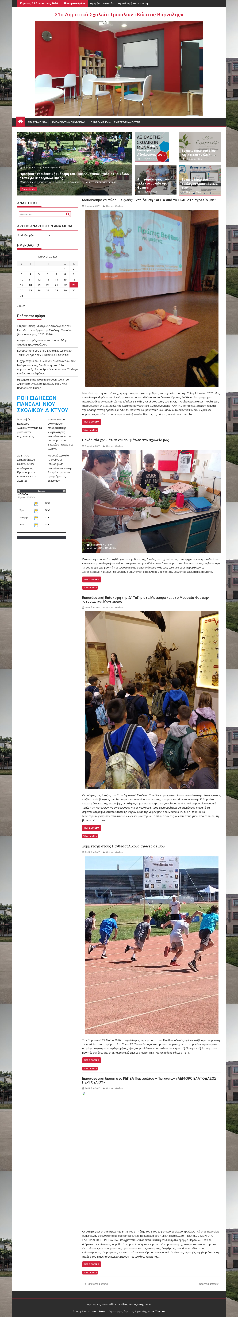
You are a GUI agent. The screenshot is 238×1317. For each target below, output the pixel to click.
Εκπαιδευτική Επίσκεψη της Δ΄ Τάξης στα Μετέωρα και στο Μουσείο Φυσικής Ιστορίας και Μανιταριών (145, 600)
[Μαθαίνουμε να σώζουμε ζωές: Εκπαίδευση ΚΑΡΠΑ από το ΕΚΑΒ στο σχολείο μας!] (151, 298)
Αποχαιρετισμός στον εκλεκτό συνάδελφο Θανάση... (153, 183)
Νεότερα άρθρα (208, 1283)
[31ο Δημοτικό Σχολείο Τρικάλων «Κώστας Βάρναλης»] (20, 121)
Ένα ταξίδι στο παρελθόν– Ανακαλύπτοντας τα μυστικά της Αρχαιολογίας (29, 428)
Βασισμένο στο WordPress (89, 1311)
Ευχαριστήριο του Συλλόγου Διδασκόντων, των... (200, 184)
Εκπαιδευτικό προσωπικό (68, 122)
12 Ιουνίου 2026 (193, 159)
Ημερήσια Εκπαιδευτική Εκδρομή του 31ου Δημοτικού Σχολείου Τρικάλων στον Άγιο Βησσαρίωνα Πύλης (43, 384)
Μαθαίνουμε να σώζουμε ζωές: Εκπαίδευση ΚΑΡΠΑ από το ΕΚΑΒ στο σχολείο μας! (149, 200)
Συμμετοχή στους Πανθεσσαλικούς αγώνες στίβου (123, 846)
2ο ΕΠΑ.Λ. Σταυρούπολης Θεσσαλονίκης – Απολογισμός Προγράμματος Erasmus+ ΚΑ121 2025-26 (27, 468)
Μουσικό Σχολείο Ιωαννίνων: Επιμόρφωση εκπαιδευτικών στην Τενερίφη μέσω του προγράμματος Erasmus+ (60, 468)
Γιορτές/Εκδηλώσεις (127, 122)
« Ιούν (21, 306)
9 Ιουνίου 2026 (193, 192)
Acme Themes (156, 1311)
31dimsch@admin (52, 167)
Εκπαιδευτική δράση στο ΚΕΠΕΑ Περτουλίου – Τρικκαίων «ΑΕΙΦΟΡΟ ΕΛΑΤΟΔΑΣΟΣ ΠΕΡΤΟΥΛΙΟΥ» (149, 1080)
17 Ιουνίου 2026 (31, 167)
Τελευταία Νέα (37, 122)
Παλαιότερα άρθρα (97, 1283)
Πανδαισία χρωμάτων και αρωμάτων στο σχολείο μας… (126, 440)
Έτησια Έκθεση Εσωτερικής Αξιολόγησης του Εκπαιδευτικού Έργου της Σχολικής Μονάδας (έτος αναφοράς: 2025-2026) (44, 330)
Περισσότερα (91, 421)
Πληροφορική (99, 122)
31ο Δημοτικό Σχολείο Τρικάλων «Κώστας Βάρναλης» (119, 14)
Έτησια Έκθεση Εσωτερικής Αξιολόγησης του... (151, 150)
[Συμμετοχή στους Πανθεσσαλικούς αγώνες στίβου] (151, 945)
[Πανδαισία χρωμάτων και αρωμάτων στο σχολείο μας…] (151, 501)
